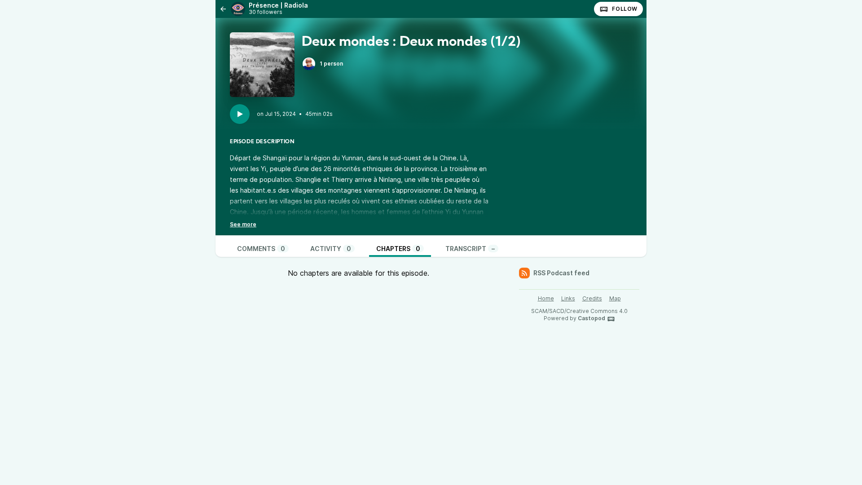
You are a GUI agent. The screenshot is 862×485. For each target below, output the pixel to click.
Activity (330, 248)
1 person (331, 63)
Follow (625, 8)
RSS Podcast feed (561, 273)
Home (546, 298)
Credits (592, 298)
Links (568, 298)
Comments (261, 248)
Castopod (591, 318)
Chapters (398, 248)
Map (615, 298)
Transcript (470, 248)
